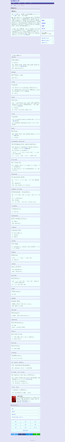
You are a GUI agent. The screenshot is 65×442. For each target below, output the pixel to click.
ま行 (15, 427)
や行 (25, 427)
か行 (18, 5)
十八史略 (25, 34)
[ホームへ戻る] (15, 1)
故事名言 (15, 5)
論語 (43, 20)
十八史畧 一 (15, 15)
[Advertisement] (25, 45)
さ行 (35, 421)
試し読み (19, 401)
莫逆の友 (13, 411)
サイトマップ (45, 42)
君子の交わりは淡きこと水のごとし (17, 417)
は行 (35, 424)
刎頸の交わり (14, 414)
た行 (15, 424)
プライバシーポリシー (46, 40)
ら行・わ (35, 427)
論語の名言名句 (25, 430)
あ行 (15, 421)
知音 (12, 408)
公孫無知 (26, 148)
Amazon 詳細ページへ (26, 401)
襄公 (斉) (22, 66)
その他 (44, 28)
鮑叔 (15, 135)
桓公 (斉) (28, 379)
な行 (25, 424)
